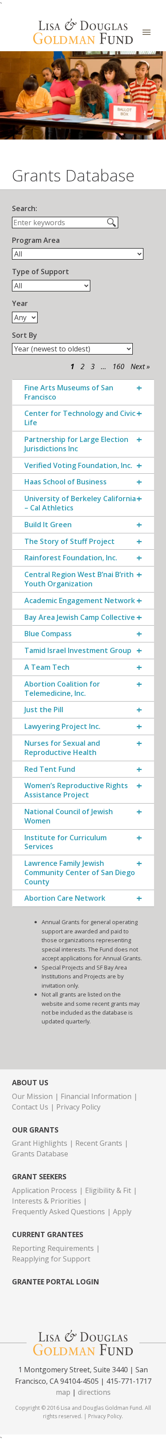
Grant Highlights (39, 1143)
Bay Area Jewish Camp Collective (79, 617)
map (63, 1392)
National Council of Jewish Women (68, 816)
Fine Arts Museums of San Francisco (68, 392)
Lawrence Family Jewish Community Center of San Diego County (79, 872)
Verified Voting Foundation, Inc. (78, 465)
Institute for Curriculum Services (65, 842)
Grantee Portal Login (55, 1282)
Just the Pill (43, 709)
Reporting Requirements (53, 1248)
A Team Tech (46, 667)
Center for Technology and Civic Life (79, 418)
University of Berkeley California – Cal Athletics (80, 503)
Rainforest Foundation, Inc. (70, 558)
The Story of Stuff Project (69, 541)
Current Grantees (47, 1234)
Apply (122, 1211)
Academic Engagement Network (79, 600)
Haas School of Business (65, 482)
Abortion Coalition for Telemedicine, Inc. (62, 689)
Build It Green (48, 524)
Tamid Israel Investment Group (77, 650)
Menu (146, 32)
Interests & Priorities (46, 1201)
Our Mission (32, 1096)
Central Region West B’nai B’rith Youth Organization (79, 579)
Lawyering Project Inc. (62, 726)
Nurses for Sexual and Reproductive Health (62, 748)
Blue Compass (48, 633)
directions (94, 1392)
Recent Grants (98, 1143)
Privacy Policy (78, 1107)
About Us (30, 1082)
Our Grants (35, 1130)
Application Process (44, 1190)
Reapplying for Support (51, 1259)
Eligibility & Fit (108, 1190)
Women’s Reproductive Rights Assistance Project (76, 790)
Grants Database (40, 1154)
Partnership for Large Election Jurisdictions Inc (76, 444)
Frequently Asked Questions (58, 1211)
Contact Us (30, 1107)
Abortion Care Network (64, 898)
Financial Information (96, 1096)
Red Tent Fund (49, 769)
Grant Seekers (39, 1177)
